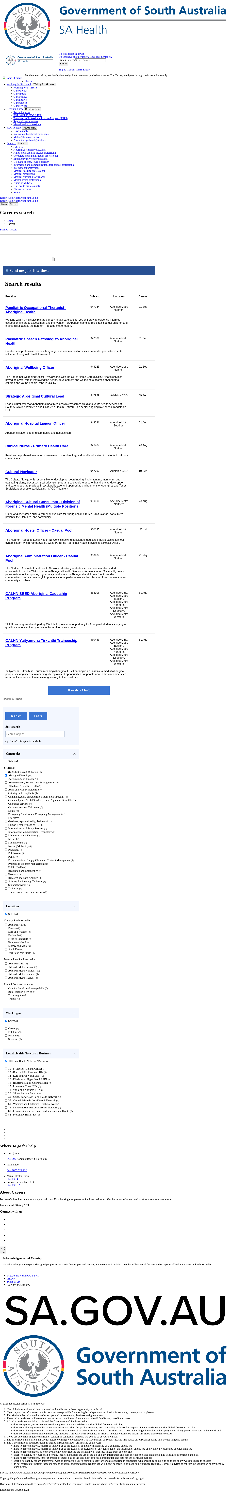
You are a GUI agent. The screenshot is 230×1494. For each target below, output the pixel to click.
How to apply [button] (29, 128)
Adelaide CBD (17, 963)
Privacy (11, 1278)
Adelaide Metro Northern (23, 970)
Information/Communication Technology (31, 832)
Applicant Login (29, 197)
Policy (13, 856)
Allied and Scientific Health (24, 786)
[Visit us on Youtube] (10, 1240)
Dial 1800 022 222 (17, 1170)
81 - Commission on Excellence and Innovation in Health (40, 1111)
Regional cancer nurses (25, 121)
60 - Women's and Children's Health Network (33, 1104)
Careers (29, 81)
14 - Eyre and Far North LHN (25, 1075)
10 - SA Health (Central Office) (26, 1068)
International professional (26, 167)
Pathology (15, 849)
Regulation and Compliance (24, 870)
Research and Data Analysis (24, 877)
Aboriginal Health (19, 775)
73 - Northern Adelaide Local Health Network (34, 1107)
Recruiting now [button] (32, 109)
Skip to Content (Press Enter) (74, 69)
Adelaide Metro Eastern (22, 967)
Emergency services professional (30, 158)
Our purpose (20, 102)
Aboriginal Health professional (29, 149)
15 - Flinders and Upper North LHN (29, 1079)
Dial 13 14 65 (14, 1179)
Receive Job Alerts (10, 197)
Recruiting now (15, 108)
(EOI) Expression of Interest (24, 771)
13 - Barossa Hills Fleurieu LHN (27, 1072)
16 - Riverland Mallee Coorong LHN (29, 1082)
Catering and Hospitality (22, 793)
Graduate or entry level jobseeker (31, 161)
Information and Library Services (27, 828)
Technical (14, 888)
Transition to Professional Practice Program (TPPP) (40, 118)
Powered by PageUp (12, 698)
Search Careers (67, 60)
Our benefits (20, 90)
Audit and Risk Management (25, 789)
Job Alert (16, 715)
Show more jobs (78, 690)
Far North (14, 935)
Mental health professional (27, 124)
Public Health (16, 867)
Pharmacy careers (22, 189)
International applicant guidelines (30, 134)
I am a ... (11, 143)
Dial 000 (11, 1158)
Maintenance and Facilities (23, 835)
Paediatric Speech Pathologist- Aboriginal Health (41, 341)
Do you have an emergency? (74, 56)
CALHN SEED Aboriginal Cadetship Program (36, 595)
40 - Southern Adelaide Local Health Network (34, 1096)
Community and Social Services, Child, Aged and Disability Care (44, 800)
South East (15, 949)
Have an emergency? (101, 56)
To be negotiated (18, 995)
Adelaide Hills (17, 924)
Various (13, 998)
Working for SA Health (19, 84)
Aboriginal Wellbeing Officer (29, 367)
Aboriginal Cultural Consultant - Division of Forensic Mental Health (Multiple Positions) (42, 504)
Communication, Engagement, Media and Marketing (37, 796)
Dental (13, 810)
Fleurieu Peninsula (19, 938)
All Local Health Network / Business (28, 1061)
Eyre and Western (19, 931)
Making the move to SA (26, 137)
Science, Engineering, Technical (26, 881)
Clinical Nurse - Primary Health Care (36, 446)
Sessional (14, 1039)
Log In (38, 715)
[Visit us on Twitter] (10, 1229)
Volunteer (18, 192)
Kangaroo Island (18, 942)
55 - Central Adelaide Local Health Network (33, 1100)
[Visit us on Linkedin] (10, 1235)
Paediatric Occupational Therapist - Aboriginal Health (35, 309)
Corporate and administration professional (35, 155)
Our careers (19, 93)
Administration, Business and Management (33, 782)
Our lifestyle (20, 99)
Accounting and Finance (22, 779)
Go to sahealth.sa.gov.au (72, 53)
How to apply (14, 127)
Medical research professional (29, 176)
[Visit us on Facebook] (10, 1219)
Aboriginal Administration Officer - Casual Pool (41, 558)
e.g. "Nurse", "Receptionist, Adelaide (23, 741)
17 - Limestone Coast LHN (24, 1086)
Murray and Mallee (19, 945)
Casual (13, 1028)
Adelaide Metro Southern (23, 974)
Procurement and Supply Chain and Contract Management (40, 860)
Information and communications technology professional (43, 164)
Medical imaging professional (29, 170)
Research (14, 874)
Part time (14, 1035)
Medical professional (24, 173)
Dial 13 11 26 (14, 1185)
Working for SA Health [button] (44, 84)
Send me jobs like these (29, 270)
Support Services (18, 885)
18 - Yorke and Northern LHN (25, 1089)
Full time (15, 1032)
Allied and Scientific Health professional (34, 152)
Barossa (13, 928)
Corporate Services (19, 803)
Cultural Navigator (21, 472)
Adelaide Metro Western (22, 977)
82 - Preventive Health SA (23, 1114)
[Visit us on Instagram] (10, 1224)
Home (10, 220)
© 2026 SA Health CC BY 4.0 (23, 1275)
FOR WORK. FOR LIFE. (27, 115)
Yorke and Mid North (21, 952)
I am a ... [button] (22, 143)
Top (3, 1252)
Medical (14, 839)
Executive (15, 817)
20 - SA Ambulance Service (24, 1093)
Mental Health (17, 842)
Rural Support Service (21, 991)
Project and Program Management (27, 863)
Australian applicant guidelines (29, 140)
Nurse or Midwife (22, 183)
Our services (20, 105)
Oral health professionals (26, 186)
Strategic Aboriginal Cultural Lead (34, 396)
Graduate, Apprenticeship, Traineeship (30, 821)
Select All (13, 761)
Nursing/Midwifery (19, 846)
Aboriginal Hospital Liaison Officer (35, 423)
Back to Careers (8, 229)
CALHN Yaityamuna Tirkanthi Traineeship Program (41, 642)
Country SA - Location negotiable (27, 988)
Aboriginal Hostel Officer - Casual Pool (38, 530)
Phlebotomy (16, 853)
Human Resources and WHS (25, 824)
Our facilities (20, 96)
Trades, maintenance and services (27, 892)
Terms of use (13, 1281)
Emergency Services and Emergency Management (36, 814)
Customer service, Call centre (25, 807)
